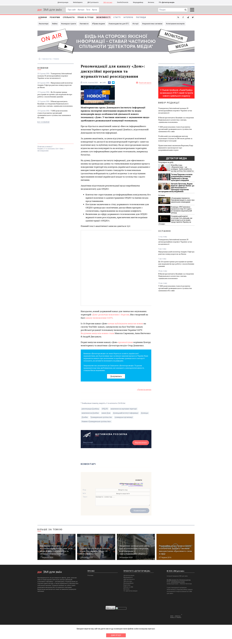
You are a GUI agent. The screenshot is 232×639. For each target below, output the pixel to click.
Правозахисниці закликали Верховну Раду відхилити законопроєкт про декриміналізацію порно (175, 147)
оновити (138, 480)
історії (136, 24)
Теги (88, 10)
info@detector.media (178, 582)
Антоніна (151, 2)
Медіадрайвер (138, 2)
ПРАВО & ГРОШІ (86, 17)
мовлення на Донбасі (90, 413)
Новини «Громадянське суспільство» (96, 421)
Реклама (90, 575)
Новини (42, 17)
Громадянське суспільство (101, 417)
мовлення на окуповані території (124, 409)
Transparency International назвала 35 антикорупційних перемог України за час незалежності (54, 75)
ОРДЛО (105, 409)
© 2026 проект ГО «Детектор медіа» (179, 580)
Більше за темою (50, 529)
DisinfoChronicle (122, 2)
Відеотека (126, 585)
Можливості (103, 17)
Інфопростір (47, 59)
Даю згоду (116, 635)
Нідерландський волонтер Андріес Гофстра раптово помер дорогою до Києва (55, 85)
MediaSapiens (78, 2)
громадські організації (124, 417)
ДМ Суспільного (92, 2)
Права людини (99, 24)
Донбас (85, 417)
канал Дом (106, 413)
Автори (81, 10)
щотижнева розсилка (111, 434)
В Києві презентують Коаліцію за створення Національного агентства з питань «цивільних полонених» (55, 103)
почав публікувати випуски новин (125, 323)
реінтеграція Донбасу (90, 409)
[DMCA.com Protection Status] (110, 609)
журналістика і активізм (152, 24)
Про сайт (72, 10)
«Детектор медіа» (144, 390)
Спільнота (69, 17)
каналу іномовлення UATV (98, 317)
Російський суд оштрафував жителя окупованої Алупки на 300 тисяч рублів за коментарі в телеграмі (175, 138)
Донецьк (144, 413)
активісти (84, 24)
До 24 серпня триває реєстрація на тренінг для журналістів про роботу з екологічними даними (54, 94)
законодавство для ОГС (119, 24)
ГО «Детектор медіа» (167, 2)
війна (55, 24)
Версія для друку (145, 82)
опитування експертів (176, 24)
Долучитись (116, 376)
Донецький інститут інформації (125, 413)
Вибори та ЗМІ (128, 587)
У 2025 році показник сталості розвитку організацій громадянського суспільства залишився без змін (54, 114)
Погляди (141, 17)
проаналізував (125, 342)
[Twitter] (113, 82)
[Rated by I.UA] (121, 609)
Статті (117, 17)
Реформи (55, 17)
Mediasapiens (128, 577)
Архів (94, 10)
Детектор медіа (63, 2)
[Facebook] (109, 82)
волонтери (44, 24)
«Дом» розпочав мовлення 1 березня (110, 314)
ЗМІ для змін (107, 2)
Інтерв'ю (128, 17)
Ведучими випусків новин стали (97, 333)
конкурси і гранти (69, 24)
